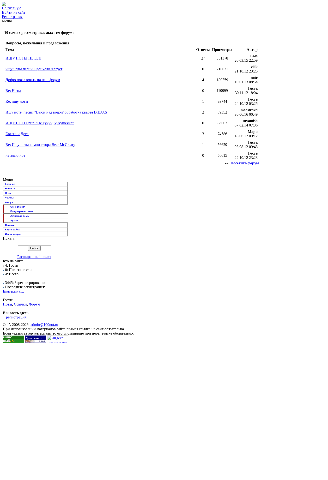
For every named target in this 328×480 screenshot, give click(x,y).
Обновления (17, 206)
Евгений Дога (17, 134)
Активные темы (20, 216)
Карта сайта (12, 229)
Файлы (9, 197)
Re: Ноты (13, 91)
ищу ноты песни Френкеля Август (34, 69)
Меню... (8, 21)
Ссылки (9, 225)
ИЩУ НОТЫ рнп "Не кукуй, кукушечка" (40, 123)
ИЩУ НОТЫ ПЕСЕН (24, 58)
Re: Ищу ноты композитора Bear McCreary (40, 145)
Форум (9, 202)
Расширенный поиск (34, 257)
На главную (11, 8)
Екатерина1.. (13, 291)
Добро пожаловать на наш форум (33, 80)
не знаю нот (15, 155)
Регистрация (12, 17)
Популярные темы (21, 211)
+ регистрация (14, 317)
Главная (10, 184)
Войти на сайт (13, 12)
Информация (13, 234)
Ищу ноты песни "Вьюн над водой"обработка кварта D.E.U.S (56, 112)
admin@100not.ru (44, 325)
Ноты (8, 193)
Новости (10, 188)
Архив (14, 220)
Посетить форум (245, 163)
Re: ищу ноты (17, 101)
